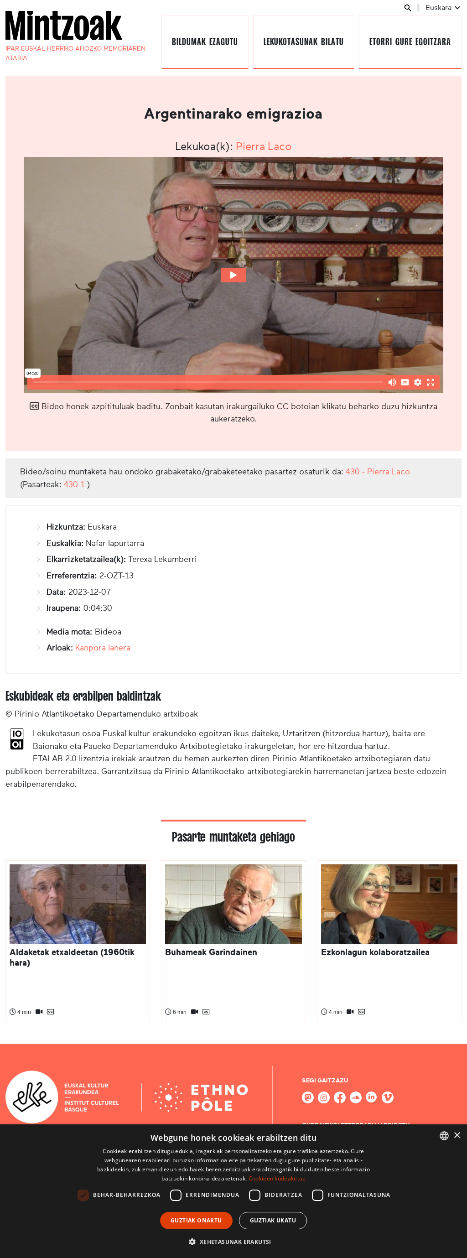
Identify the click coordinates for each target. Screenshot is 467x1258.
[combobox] (444, 1135)
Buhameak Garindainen (211, 952)
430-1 (74, 484)
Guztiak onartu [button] (196, 1220)
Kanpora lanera (102, 647)
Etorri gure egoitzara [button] (410, 41)
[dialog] (233, 1191)
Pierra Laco (264, 146)
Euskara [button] (439, 7)
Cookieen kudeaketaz (277, 1178)
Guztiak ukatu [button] (273, 1220)
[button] (233, 1241)
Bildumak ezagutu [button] (205, 41)
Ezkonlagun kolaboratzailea (375, 952)
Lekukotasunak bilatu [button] (303, 41)
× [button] (456, 1135)
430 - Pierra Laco (378, 471)
